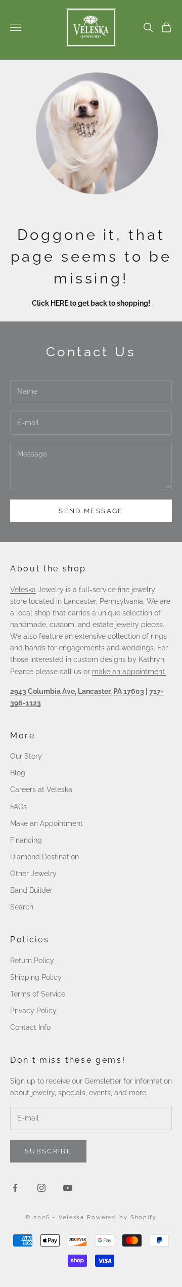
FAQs (18, 807)
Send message (91, 511)
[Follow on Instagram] (41, 1188)
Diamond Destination (44, 857)
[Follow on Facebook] (15, 1188)
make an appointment (128, 672)
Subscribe (48, 1151)
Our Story (26, 756)
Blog (17, 773)
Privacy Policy (33, 1011)
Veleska (23, 590)
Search (21, 907)
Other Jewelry (33, 873)
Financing (26, 840)
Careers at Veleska (41, 789)
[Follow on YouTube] (68, 1188)
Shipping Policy (36, 977)
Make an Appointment (46, 823)
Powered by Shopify (122, 1217)
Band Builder (31, 890)
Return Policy (32, 961)
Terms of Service (37, 994)
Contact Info (30, 1027)
